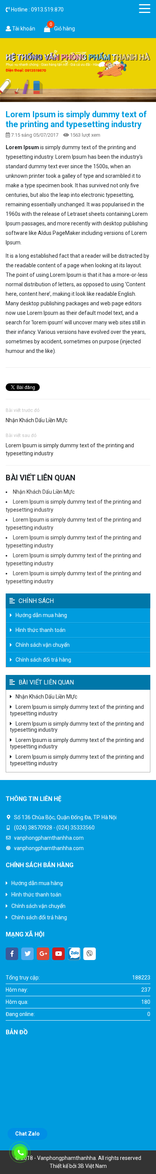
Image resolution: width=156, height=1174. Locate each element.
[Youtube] (58, 953)
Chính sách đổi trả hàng (43, 660)
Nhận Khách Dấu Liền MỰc (36, 420)
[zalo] (74, 953)
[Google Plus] (43, 953)
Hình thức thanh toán (41, 630)
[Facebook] (12, 953)
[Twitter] (27, 953)
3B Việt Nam (92, 1166)
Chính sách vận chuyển (43, 645)
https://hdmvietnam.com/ (116, 1124)
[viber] (89, 953)
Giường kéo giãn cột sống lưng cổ (45, 1124)
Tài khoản (23, 29)
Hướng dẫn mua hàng (41, 615)
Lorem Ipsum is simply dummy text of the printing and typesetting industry (70, 449)
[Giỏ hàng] (47, 29)
